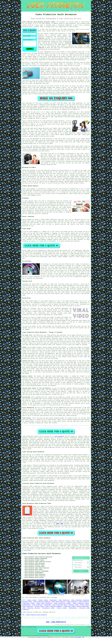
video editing (73, 519)
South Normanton (59, 436)
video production (49, 447)
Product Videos (31, 600)
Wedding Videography (83, 606)
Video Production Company (62, 603)
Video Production (64, 600)
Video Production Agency (81, 603)
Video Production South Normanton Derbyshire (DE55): (39, 22)
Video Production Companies (80, 600)
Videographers (26, 604)
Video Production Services (31, 608)
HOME (70, 10)
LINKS (73, 10)
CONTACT (81, 10)
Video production (27, 436)
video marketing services (52, 517)
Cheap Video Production (59, 601)
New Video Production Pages (31, 626)
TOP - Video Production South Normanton (34, 614)
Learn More (78, 637)
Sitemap (23, 626)
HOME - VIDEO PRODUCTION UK (56, 622)
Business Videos (27, 601)
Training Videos (39, 606)
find (27, 541)
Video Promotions (72, 601)
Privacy (88, 626)
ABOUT (77, 10)
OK (83, 637)
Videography (53, 600)
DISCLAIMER (86, 10)
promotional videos (80, 520)
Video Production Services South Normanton (41, 554)
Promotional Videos (28, 603)
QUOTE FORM (59, 523)
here (29, 550)
